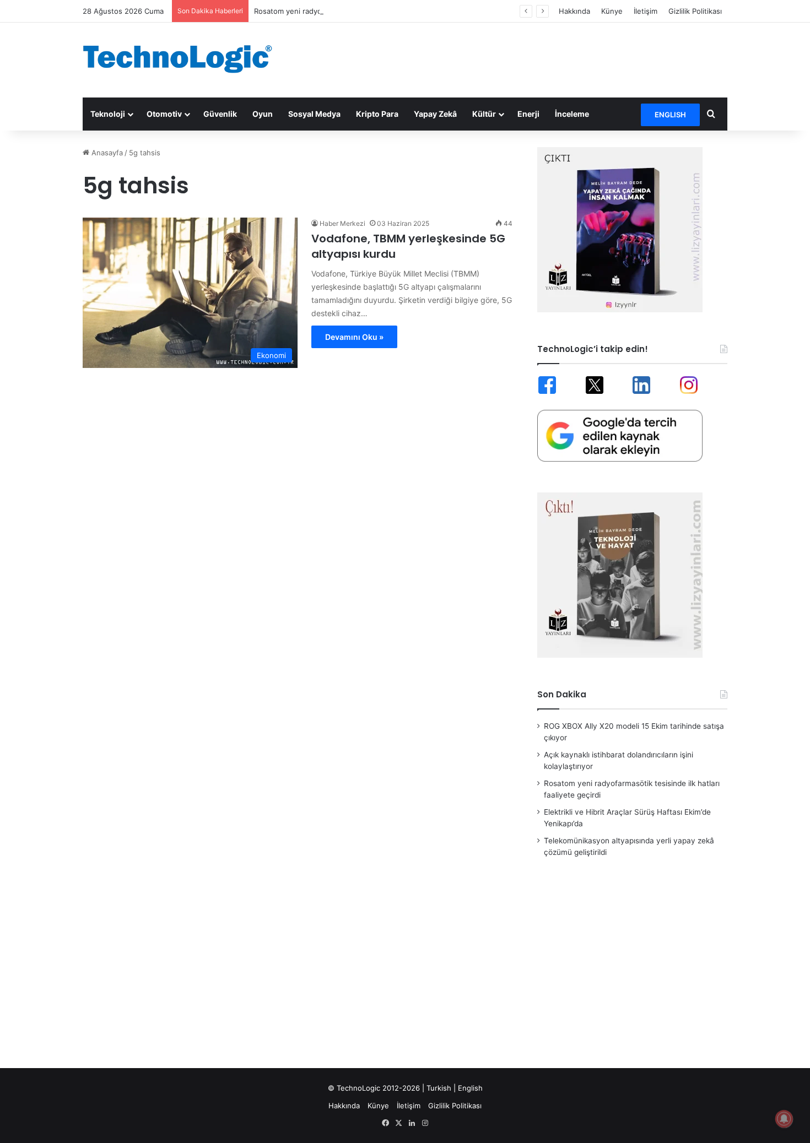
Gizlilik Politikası (695, 11)
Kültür (484, 113)
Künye (612, 11)
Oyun (262, 113)
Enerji (528, 113)
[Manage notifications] (784, 1119)
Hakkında (574, 11)
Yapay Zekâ (435, 113)
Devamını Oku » (354, 337)
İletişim (645, 11)
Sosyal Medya (314, 113)
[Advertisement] (515, 58)
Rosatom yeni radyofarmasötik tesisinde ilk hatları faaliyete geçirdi (367, 11)
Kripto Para (377, 113)
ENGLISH (670, 114)
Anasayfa (106, 152)
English (470, 1088)
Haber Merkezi (342, 223)
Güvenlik (220, 113)
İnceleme (572, 113)
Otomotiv (164, 113)
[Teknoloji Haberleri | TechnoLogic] (185, 59)
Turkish (438, 1088)
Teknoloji (107, 113)
